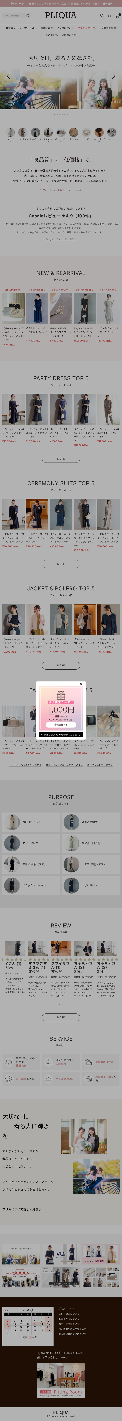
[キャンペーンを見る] (61, 708)
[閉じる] (81, 684)
